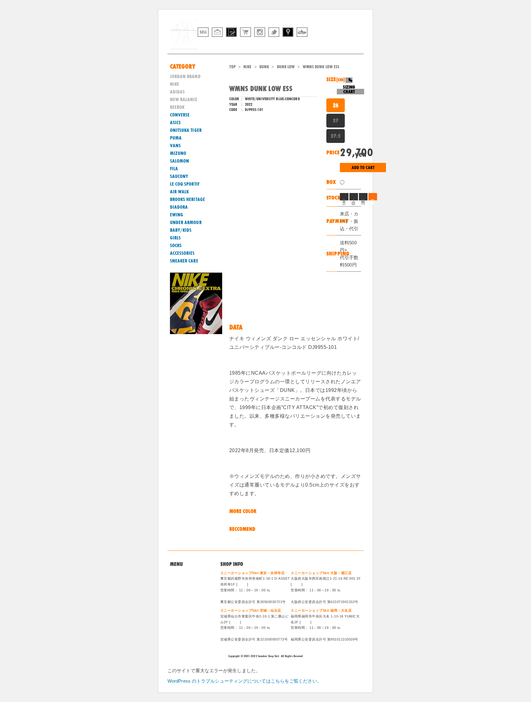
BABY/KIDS (181, 230)
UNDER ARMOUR (186, 222)
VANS (175, 145)
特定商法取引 (183, 596)
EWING (176, 214)
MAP (242, 584)
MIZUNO (178, 153)
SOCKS (176, 245)
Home (176, 573)
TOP (232, 67)
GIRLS (175, 237)
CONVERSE (180, 114)
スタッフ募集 (183, 603)
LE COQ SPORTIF (184, 184)
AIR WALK (179, 191)
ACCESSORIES (182, 253)
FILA (174, 168)
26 (335, 105)
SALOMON (179, 161)
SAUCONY (179, 176)
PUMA (176, 138)
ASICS (175, 122)
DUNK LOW (286, 67)
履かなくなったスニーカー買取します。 (327, 44)
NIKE (247, 67)
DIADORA (179, 207)
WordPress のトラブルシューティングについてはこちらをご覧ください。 (244, 681)
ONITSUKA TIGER (186, 130)
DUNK (264, 67)
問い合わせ (181, 581)
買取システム (183, 588)
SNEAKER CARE (184, 260)
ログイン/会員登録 (188, 611)
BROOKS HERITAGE (187, 199)
